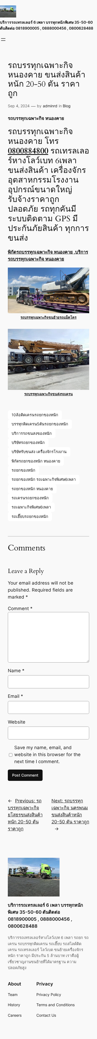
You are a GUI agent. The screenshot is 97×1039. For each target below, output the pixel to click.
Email (15, 696)
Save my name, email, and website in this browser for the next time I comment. (47, 754)
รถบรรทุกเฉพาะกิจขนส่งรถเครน (48, 394)
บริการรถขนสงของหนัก (32, 433)
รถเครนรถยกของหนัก (30, 498)
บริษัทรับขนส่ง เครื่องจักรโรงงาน (39, 451)
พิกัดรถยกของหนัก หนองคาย (36, 461)
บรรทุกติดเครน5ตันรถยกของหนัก (40, 424)
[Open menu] (3, 39)
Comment (20, 608)
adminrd (50, 106)
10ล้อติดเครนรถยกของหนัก (35, 414)
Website (16, 722)
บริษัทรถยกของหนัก (28, 442)
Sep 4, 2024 (19, 106)
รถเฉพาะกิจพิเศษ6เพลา (31, 507)
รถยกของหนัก (23, 470)
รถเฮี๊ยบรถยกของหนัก (30, 516)
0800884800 (28, 150)
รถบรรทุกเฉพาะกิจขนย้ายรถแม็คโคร (48, 317)
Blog (67, 106)
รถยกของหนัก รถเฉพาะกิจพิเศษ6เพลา (44, 479)
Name (16, 670)
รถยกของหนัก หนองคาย (32, 488)
